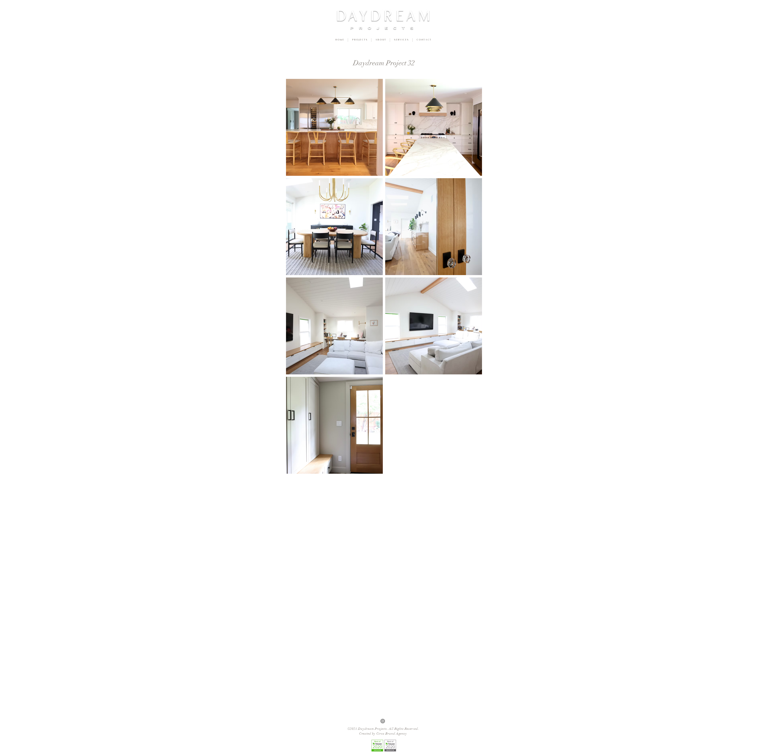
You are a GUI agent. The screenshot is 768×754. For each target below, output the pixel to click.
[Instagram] (382, 721)
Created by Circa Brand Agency (383, 734)
